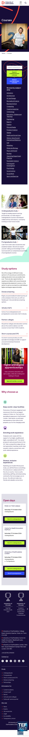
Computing (10, 106)
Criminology (10, 112)
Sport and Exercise (12, 176)
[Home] (8, 2)
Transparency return (9, 718)
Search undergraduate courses (14, 73)
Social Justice (11, 171)
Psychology (10, 168)
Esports (9, 122)
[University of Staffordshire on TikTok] (23, 660)
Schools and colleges (10, 697)
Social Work (10, 174)
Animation (10, 93)
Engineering (10, 119)
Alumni (5, 694)
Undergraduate (8, 673)
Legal (5, 714)
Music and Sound (12, 151)
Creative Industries (12, 109)
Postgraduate (7, 675)
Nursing (9, 153)
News (5, 706)
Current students (8, 690)
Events (5, 709)
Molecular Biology (12, 148)
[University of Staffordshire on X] (7, 660)
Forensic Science (12, 130)
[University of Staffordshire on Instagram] (11, 660)
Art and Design (11, 98)
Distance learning (8, 680)
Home (3, 53)
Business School (12, 104)
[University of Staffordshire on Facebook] (3, 660)
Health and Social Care (14, 135)
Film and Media (11, 127)
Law (8, 143)
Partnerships (7, 682)
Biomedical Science (13, 101)
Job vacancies (7, 711)
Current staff (7, 692)
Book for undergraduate (15, 519)
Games (9, 132)
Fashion (9, 124)
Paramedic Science (13, 161)
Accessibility (7, 716)
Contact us (5, 656)
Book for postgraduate (14, 573)
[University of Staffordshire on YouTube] (15, 660)
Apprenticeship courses (14, 381)
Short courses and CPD (10, 677)
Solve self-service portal (10, 699)
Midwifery (10, 145)
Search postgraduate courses (14, 81)
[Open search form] (25, 3)
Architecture (11, 96)
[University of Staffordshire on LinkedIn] (19, 660)
